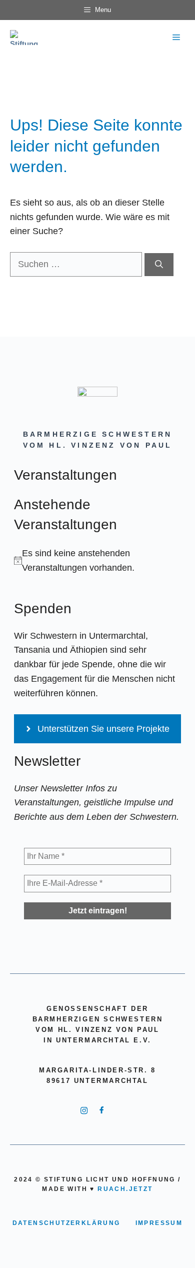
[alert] (97, 560)
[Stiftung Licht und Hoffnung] (26, 37)
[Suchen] (159, 264)
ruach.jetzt (125, 1188)
